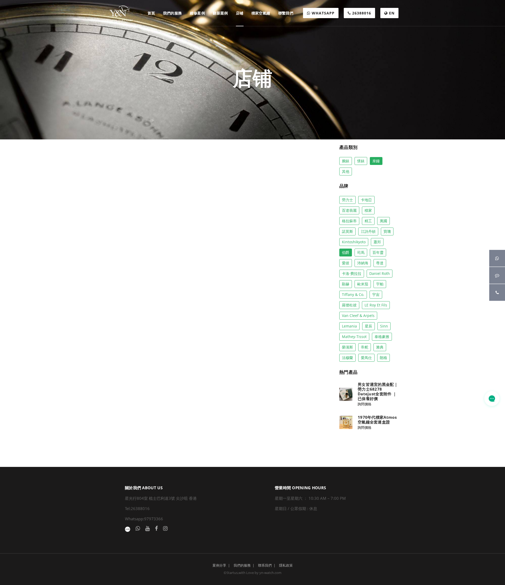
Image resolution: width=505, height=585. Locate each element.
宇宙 (376, 294)
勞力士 (347, 199)
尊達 (379, 262)
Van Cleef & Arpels (358, 315)
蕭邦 (377, 241)
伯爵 (345, 252)
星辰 (368, 326)
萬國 (383, 220)
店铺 (240, 13)
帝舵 (364, 347)
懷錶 (361, 160)
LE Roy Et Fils (376, 304)
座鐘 (376, 160)
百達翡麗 (349, 210)
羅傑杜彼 (349, 304)
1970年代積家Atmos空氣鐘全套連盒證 (377, 420)
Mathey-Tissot (354, 336)
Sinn (384, 326)
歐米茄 (362, 283)
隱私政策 (286, 565)
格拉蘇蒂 (349, 220)
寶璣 (387, 231)
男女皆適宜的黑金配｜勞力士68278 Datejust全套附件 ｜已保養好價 (378, 391)
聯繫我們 (286, 13)
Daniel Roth (379, 273)
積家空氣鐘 (260, 13)
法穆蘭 (347, 357)
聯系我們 (265, 565)
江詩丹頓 (368, 231)
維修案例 (197, 13)
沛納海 (362, 262)
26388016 (361, 13)
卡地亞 (366, 199)
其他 (345, 171)
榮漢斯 (347, 347)
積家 (368, 210)
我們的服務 (172, 13)
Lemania (349, 326)
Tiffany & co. (353, 294)
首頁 (151, 13)
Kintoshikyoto (354, 241)
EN (391, 13)
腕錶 (345, 160)
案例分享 (219, 565)
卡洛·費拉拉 (351, 273)
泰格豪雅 (382, 336)
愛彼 (345, 262)
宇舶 (379, 283)
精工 (368, 220)
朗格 (383, 357)
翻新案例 (220, 13)
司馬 (361, 252)
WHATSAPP (322, 13)
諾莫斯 (347, 231)
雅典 (379, 347)
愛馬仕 (366, 357)
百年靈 (377, 252)
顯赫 (345, 283)
